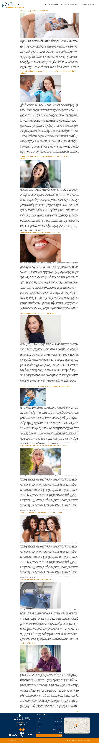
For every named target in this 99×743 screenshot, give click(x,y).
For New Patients (54, 4)
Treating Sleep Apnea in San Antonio (34, 11)
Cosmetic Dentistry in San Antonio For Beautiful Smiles (41, 513)
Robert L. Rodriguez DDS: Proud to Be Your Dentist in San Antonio (45, 386)
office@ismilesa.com (22, 725)
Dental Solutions (84, 4)
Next (77, 711)
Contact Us (92, 4)
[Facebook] (20, 729)
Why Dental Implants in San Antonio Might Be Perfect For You (43, 446)
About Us (47, 4)
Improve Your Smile (74, 4)
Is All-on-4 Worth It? (27, 643)
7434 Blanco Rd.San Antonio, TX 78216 (21, 721)
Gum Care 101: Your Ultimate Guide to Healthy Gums (40, 233)
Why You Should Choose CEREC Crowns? (36, 580)
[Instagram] (23, 729)
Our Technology (64, 4)
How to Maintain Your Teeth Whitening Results (37, 313)
